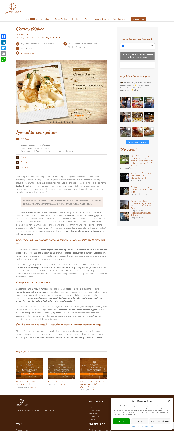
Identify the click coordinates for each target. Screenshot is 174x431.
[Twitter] (3, 48)
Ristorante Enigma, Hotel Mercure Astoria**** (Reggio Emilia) (92, 384)
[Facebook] (3, 36)
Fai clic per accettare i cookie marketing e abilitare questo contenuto (137, 55)
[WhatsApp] (3, 59)
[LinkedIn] (3, 42)
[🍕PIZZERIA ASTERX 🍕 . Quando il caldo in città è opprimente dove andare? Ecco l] (137, 102)
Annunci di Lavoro (94, 417)
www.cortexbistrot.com (30, 53)
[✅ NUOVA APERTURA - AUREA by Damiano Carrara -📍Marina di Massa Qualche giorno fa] (149, 132)
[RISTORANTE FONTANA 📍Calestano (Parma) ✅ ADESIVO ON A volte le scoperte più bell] (137, 117)
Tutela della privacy (22, 430)
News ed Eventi (94, 414)
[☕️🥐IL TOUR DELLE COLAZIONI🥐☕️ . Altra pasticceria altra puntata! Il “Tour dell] (125, 117)
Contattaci (92, 420)
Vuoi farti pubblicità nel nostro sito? (100, 430)
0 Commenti (34, 387)
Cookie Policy (135, 426)
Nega (140, 421)
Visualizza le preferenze (160, 421)
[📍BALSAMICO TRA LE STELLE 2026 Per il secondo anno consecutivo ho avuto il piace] (125, 132)
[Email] (3, 53)
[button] (169, 401)
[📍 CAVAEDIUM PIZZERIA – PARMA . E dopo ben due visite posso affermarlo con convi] (137, 132)
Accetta (121, 421)
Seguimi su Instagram (138, 142)
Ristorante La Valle (57, 381)
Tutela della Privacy (146, 426)
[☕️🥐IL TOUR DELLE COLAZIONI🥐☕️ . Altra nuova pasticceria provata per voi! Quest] (125, 102)
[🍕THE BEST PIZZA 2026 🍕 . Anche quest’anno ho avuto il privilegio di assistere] (149, 117)
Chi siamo (92, 407)
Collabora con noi (94, 410)
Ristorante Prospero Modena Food (26, 383)
